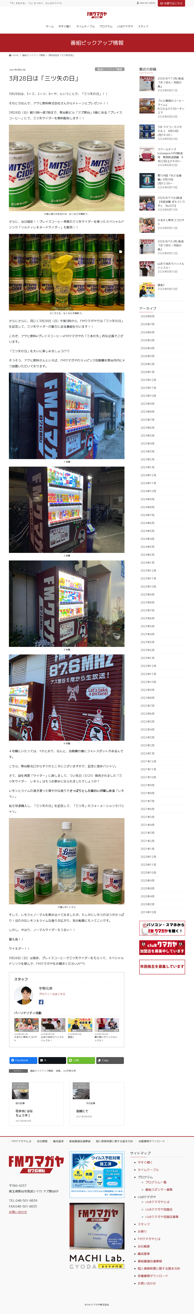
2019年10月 (148, 912)
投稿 (58, 1070)
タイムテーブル (148, 1170)
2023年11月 (148, 578)
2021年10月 (148, 777)
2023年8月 (147, 602)
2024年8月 (147, 507)
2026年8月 (147, 316)
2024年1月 (147, 562)
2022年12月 (148, 666)
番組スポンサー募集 (159, 1190)
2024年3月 (147, 547)
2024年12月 (148, 475)
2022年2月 (147, 745)
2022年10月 (148, 682)
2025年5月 (147, 435)
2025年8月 (147, 411)
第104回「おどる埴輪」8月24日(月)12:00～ (169, 179)
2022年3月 (147, 737)
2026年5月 (147, 340)
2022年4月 (147, 729)
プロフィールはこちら (52, 994)
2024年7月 (147, 515)
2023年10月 (148, 586)
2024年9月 (147, 499)
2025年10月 (148, 396)
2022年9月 (147, 690)
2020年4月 (147, 896)
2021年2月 (147, 841)
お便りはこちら (173, 3)
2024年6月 (147, 523)
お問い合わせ (18, 1212)
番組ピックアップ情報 (109, 69)
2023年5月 (147, 626)
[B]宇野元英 (69, 1070)
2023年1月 (147, 658)
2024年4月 (147, 539)
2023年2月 (147, 650)
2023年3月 (147, 642)
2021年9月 (147, 785)
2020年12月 (148, 857)
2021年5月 (147, 817)
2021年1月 (147, 849)
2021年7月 (147, 801)
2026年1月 (147, 372)
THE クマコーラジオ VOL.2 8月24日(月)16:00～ (170, 131)
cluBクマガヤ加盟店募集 (162, 1217)
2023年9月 (147, 594)
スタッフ (144, 1224)
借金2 (71, 1037)
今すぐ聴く (145, 1162)
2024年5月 (147, 531)
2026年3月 (147, 356)
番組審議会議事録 (79, 1141)
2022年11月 (148, 674)
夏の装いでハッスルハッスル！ (106, 1038)
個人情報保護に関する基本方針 (114, 1141)
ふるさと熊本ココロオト (25, 1038)
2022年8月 (147, 698)
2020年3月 (147, 904)
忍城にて (82, 1111)
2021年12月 (148, 761)
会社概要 (42, 1141)
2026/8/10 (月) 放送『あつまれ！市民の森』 (171, 245)
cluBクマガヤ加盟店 (159, 1209)
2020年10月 (148, 872)
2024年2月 (147, 554)
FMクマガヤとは (21, 1141)
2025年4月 (147, 443)
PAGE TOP (186, 1271)
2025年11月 (148, 388)
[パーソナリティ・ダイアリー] (20, 1090)
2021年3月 (147, 833)
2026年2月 (147, 364)
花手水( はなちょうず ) (24, 1113)
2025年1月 (147, 467)
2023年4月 (147, 634)
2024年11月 (148, 483)
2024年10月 (148, 491)
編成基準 (58, 1141)
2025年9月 (147, 403)
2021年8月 (147, 793)
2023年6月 (147, 618)
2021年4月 (147, 825)
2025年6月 (147, 427)
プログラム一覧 (156, 1182)
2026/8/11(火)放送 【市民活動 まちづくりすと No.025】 (171, 201)
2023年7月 (147, 610)
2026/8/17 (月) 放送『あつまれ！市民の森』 (171, 82)
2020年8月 (147, 888)
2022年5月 (147, 721)
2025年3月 (147, 451)
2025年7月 (147, 420)
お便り (142, 1231)
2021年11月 (148, 769)
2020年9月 (147, 880)
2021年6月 (147, 809)
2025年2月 (147, 459)
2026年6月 (147, 332)
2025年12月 (148, 380)
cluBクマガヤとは (157, 1202)
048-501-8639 (147, 3)
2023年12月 (148, 570)
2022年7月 (147, 705)
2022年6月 (147, 713)
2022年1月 (147, 753)
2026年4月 (147, 348)
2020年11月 (148, 864)
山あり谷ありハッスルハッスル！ (52, 1038)
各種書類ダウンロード (151, 1141)
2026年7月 (147, 324)
